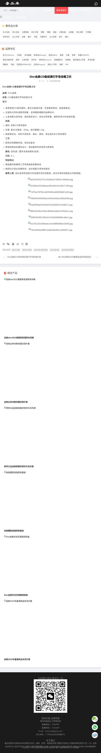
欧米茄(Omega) (40, 55)
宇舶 (12, 64)
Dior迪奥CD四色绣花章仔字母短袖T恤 (24, 257)
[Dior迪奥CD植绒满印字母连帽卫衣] (12, 3)
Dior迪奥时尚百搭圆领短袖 (16, 595)
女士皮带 (53, 37)
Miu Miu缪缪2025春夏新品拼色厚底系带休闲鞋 (78, 257)
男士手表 (34, 32)
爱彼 (61, 55)
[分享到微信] (7, 244)
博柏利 (5, 64)
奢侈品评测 (20, 17)
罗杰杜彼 (91, 60)
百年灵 (33, 60)
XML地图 (75, 747)
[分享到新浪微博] (17, 244)
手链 (35, 37)
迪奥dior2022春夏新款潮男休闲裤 (19, 337)
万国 (67, 55)
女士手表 (15, 37)
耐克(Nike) (53, 55)
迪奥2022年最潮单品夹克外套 (17, 659)
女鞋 (23, 37)
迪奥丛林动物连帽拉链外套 (16, 401)
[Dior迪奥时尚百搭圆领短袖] (16, 537)
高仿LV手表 (52, 64)
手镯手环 (43, 37)
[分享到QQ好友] (12, 244)
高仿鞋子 (47, 10)
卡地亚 (19, 55)
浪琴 (17, 60)
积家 (73, 55)
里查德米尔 (58, 60)
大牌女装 (62, 32)
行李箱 (88, 32)
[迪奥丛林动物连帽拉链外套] (17, 344)
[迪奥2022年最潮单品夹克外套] (18, 601)
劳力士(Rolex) (8, 55)
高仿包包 (20, 10)
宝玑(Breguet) (39, 64)
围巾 (66, 37)
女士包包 (6, 32)
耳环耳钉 (6, 37)
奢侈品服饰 (61, 10)
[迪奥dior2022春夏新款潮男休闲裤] (19, 279)
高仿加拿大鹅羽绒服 (40, 250)
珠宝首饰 (74, 10)
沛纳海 (67, 60)
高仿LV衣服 (16, 250)
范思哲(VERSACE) (24, 64)
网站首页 (8, 10)
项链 (48, 32)
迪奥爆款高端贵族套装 (14, 530)
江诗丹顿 (25, 60)
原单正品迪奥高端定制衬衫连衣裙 (19, 466)
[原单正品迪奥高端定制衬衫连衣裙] (20, 408)
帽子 (29, 37)
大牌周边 (8, 17)
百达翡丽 (27, 55)
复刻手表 (33, 10)
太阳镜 (71, 32)
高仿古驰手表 (8, 60)
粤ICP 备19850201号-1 (64, 747)
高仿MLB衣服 (26, 250)
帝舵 (61, 64)
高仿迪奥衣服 (55, 81)
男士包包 (15, 32)
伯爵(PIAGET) (83, 55)
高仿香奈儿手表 (79, 60)
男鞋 (42, 32)
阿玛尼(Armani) (45, 60)
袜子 (60, 37)
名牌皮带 (85, 10)
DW (66, 64)
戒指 (54, 32)
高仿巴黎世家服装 (68, 250)
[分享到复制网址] (21, 244)
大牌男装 (25, 32)
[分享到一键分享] (26, 244)
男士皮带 (79, 32)
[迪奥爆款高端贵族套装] (15, 472)
